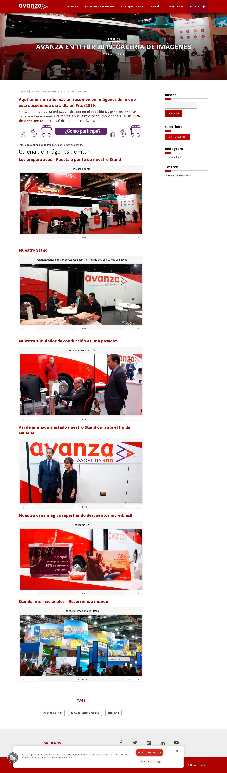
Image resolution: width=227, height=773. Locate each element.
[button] (12, 757)
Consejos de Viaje (132, 6)
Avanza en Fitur (52, 712)
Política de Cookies (197, 765)
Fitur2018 (113, 712)
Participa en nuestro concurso (81, 116)
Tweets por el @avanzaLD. (178, 175)
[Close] (177, 750)
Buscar (174, 113)
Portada (23, 91)
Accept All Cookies (149, 752)
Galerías (156, 6)
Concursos (176, 6)
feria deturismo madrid (85, 712)
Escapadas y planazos (99, 6)
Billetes (195, 6)
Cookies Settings (150, 761)
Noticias (72, 6)
